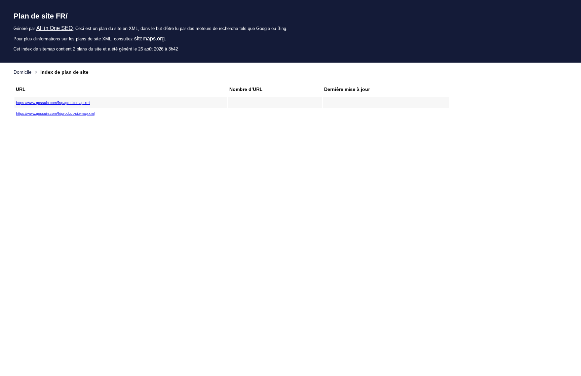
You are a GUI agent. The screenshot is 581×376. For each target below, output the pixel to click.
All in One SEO (54, 28)
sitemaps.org (149, 38)
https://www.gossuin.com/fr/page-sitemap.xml (53, 103)
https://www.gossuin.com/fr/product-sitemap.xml (55, 113)
